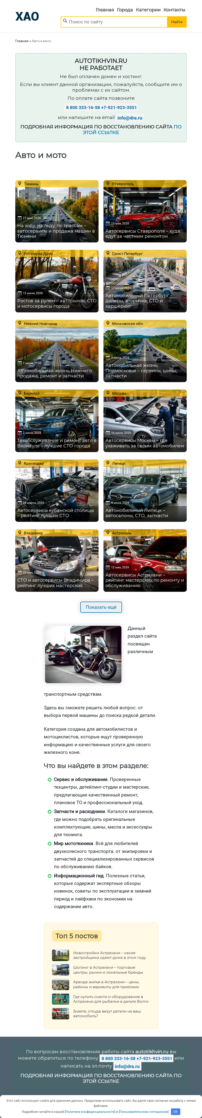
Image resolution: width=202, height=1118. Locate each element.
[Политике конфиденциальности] (90, 1112)
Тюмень (31, 184)
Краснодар (33, 463)
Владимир (33, 533)
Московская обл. (127, 323)
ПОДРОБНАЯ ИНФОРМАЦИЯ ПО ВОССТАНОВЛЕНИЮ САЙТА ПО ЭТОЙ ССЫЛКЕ (101, 1078)
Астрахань (121, 533)
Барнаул (31, 393)
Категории (148, 10)
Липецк (118, 463)
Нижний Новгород (40, 323)
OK (175, 1112)
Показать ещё (101, 607)
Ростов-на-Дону (38, 253)
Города (125, 10)
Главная (105, 10)
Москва (118, 393)
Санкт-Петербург (127, 253)
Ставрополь (122, 184)
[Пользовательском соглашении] (143, 1112)
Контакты (174, 10)
